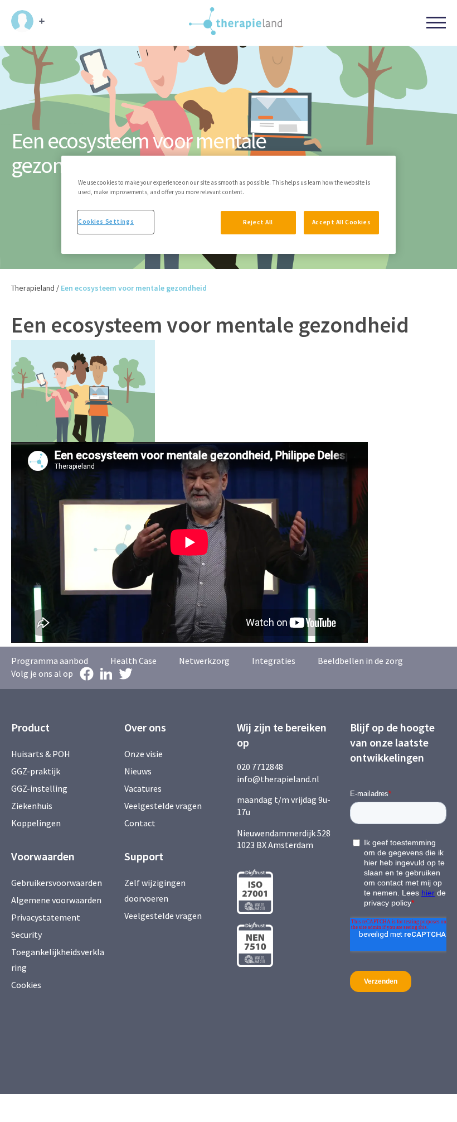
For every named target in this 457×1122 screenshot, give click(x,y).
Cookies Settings (106, 221)
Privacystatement (45, 917)
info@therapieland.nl (278, 778)
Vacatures (143, 788)
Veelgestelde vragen (163, 805)
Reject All (258, 222)
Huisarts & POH (40, 753)
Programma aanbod (49, 660)
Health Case (133, 660)
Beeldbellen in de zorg (360, 660)
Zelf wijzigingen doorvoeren (155, 890)
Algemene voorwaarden (56, 900)
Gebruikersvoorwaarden (56, 882)
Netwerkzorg (204, 660)
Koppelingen (36, 823)
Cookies (26, 984)
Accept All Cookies (341, 222)
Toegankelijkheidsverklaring (57, 959)
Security (26, 934)
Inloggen (28, 21)
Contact (139, 823)
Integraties (273, 660)
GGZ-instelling (39, 788)
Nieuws (138, 771)
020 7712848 (260, 766)
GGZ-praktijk (35, 771)
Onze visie (143, 753)
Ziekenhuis (31, 805)
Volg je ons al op (42, 673)
